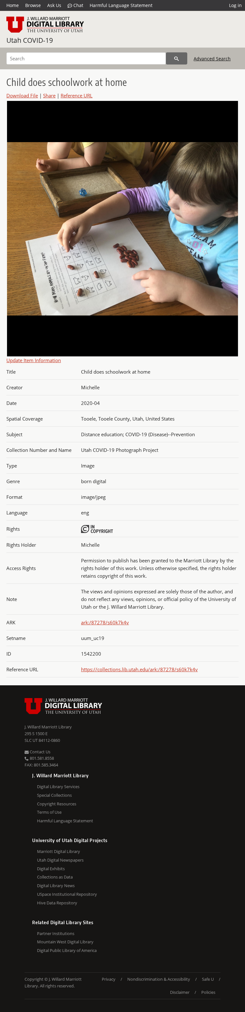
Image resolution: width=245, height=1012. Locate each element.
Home (12, 5)
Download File (22, 95)
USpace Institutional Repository (67, 894)
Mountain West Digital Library (65, 942)
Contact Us (39, 752)
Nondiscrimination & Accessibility (158, 979)
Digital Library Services (58, 786)
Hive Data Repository (57, 903)
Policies (208, 992)
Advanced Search (212, 59)
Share (49, 95)
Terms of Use (49, 812)
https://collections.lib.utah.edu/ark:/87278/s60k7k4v (139, 669)
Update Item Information (33, 360)
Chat (77, 5)
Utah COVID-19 (29, 40)
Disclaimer (179, 992)
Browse (33, 5)
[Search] (176, 58)
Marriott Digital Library (58, 851)
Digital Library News (56, 885)
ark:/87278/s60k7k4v (105, 622)
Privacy (108, 979)
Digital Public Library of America (67, 950)
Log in (235, 5)
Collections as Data (55, 877)
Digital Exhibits (51, 868)
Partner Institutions (55, 933)
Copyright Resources (56, 804)
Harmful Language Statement (121, 5)
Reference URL (77, 95)
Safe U (208, 979)
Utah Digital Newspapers (60, 860)
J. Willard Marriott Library (48, 727)
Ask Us (54, 5)
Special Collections (54, 795)
